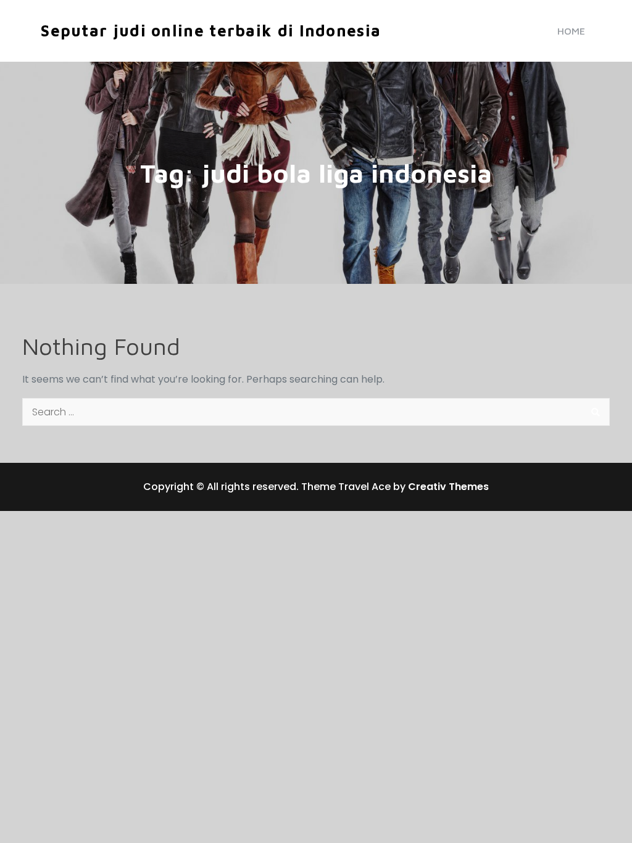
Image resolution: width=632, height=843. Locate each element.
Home (571, 30)
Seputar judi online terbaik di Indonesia (211, 30)
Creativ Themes (448, 487)
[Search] (596, 412)
